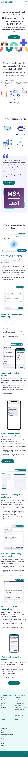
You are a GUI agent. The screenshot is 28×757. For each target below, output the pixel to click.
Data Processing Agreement (20, 707)
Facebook (16, 721)
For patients (17, 697)
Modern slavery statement (7, 734)
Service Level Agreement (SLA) (19, 712)
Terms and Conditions (19, 703)
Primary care (4, 697)
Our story (3, 724)
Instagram (16, 726)
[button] (26, 2)
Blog (2, 730)
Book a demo (14, 37)
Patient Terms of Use (18, 715)
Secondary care (4, 699)
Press (2, 732)
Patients (3, 705)
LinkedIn (16, 724)
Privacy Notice (17, 705)
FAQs (2, 741)
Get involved (4, 728)
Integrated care (4, 707)
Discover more (9, 182)
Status (2, 743)
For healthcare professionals (17, 700)
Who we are (4, 721)
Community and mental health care (6, 702)
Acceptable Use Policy (19, 709)
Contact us (3, 745)
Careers (3, 726)
